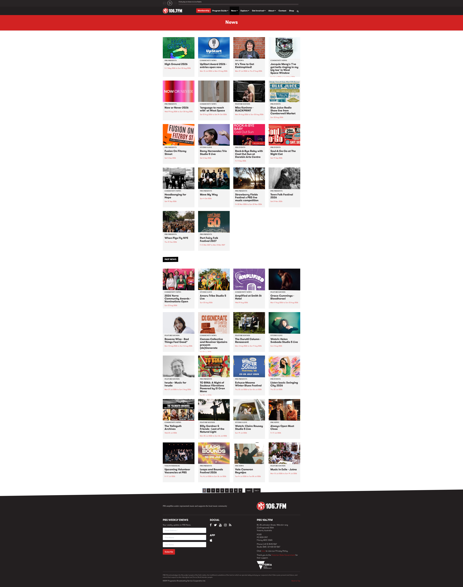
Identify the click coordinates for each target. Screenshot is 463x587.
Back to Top (296, 581)
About (271, 10)
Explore (244, 10)
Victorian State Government (283, 555)
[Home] (173, 11)
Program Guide (219, 10)
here (263, 551)
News (234, 10)
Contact (282, 10)
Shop (291, 10)
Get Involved (258, 10)
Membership (203, 10)
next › (249, 490)
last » (257, 490)
